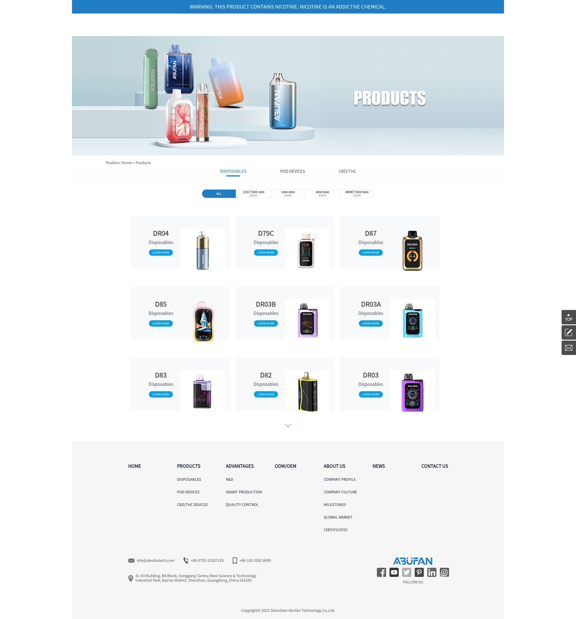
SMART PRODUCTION (244, 492)
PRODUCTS (188, 466)
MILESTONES (335, 504)
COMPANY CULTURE (340, 492)
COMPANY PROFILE (340, 479)
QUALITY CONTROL (242, 504)
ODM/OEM (285, 466)
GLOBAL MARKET (338, 517)
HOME (134, 466)
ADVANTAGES (240, 466)
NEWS (379, 466)
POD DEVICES (188, 492)
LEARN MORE (160, 253)
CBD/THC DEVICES (192, 504)
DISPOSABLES (189, 479)
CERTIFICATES (336, 529)
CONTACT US (434, 466)
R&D (229, 479)
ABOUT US (334, 466)
